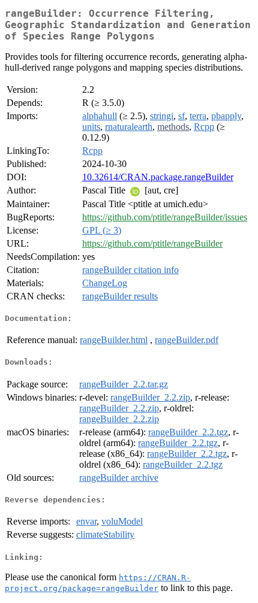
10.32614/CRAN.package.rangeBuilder (157, 177)
